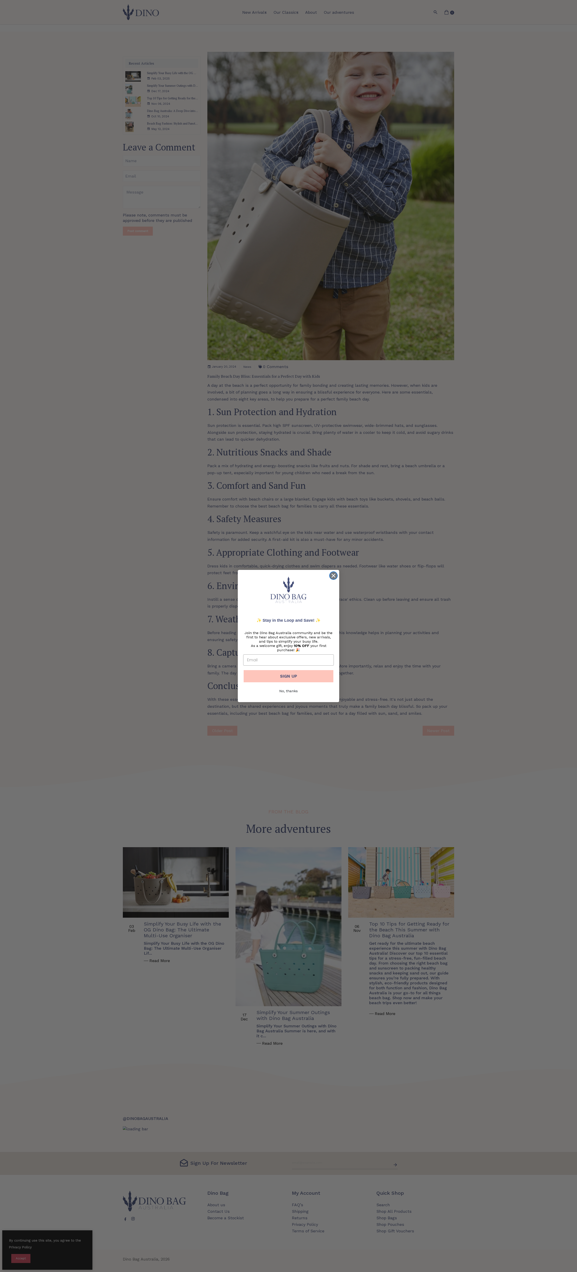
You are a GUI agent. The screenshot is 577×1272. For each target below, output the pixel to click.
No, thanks (288, 691)
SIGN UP (288, 676)
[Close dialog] (333, 576)
